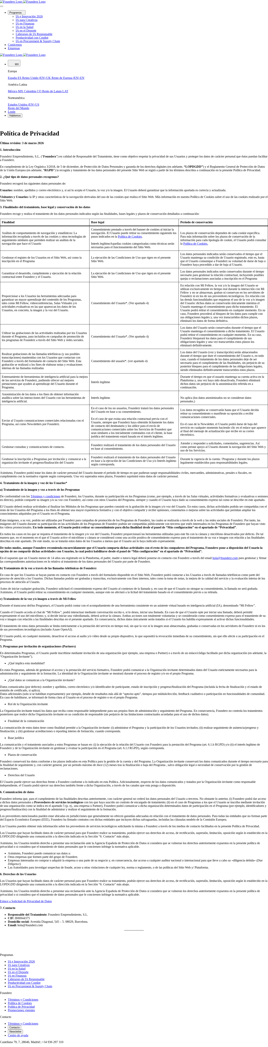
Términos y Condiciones (23, 999)
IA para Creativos (19, 965)
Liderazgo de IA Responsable (26, 979)
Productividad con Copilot (24, 982)
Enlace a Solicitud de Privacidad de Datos (26, 901)
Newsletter (15, 1031)
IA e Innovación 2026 (21, 961)
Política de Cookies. (195, 243)
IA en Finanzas (17, 975)
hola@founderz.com (225, 558)
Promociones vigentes (21, 1010)
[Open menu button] (1, 6)
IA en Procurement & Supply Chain (30, 986)
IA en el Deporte (18, 972)
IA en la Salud (17, 968)
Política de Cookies (130, 236)
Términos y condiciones (45, 496)
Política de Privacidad (21, 1006)
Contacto (14, 1027)
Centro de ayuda (18, 1035)
